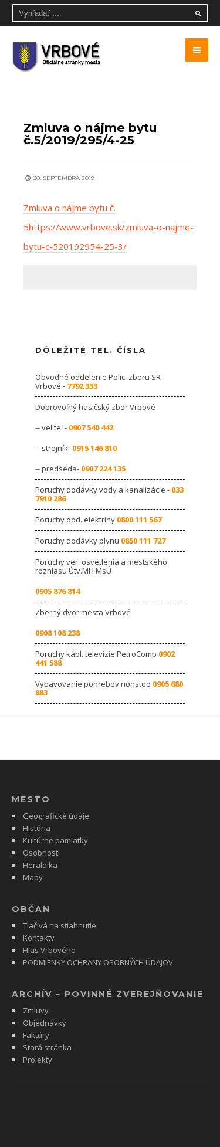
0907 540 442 (91, 427)
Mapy (33, 877)
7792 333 (82, 386)
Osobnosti (41, 852)
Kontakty (39, 937)
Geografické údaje (56, 815)
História (36, 828)
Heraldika (40, 865)
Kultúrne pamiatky (55, 840)
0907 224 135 (103, 468)
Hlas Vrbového (49, 950)
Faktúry (36, 1035)
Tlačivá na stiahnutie (59, 925)
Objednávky (44, 1022)
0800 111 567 (139, 519)
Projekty (37, 1059)
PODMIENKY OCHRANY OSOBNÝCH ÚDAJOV (98, 962)
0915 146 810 (94, 448)
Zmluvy (36, 1010)
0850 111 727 (143, 540)
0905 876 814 (57, 591)
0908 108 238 (57, 632)
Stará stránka (47, 1047)
